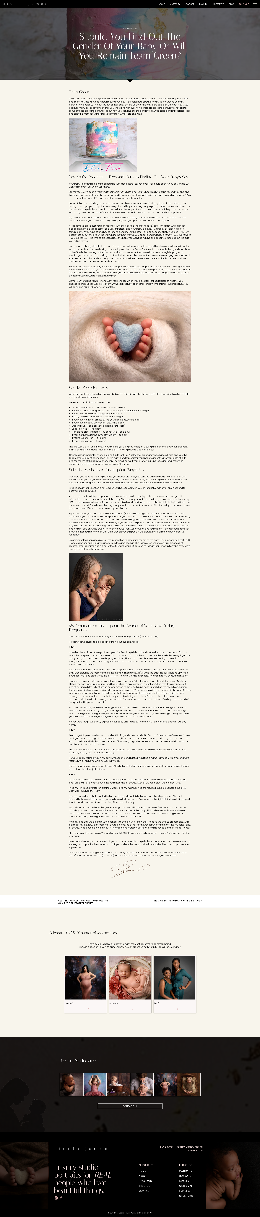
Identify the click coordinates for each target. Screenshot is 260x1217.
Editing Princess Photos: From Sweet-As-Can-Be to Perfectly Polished (84, 902)
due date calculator (165, 652)
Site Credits (147, 1213)
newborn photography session (129, 827)
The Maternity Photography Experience (176, 900)
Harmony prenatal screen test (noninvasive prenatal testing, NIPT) (129, 501)
